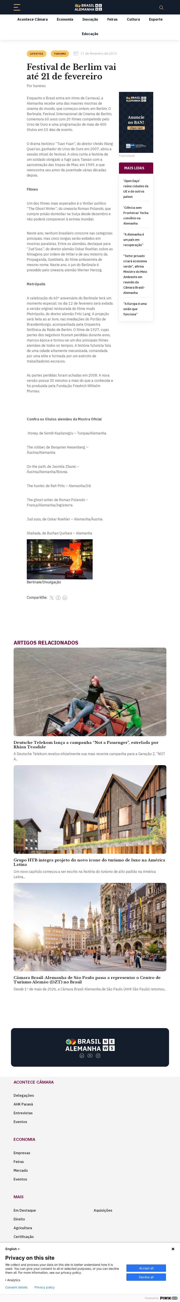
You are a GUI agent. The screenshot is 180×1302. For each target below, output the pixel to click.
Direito (19, 1219)
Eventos (20, 1122)
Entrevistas (23, 1113)
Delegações (24, 1095)
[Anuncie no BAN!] (136, 122)
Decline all (146, 1277)
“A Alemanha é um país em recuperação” (133, 239)
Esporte (156, 19)
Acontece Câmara (32, 19)
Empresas (22, 1153)
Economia (65, 19)
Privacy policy (44, 1287)
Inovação (90, 19)
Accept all (146, 1268)
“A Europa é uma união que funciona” (135, 309)
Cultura (133, 19)
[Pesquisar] (161, 7)
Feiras (112, 19)
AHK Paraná (23, 1104)
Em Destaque (25, 1210)
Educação (90, 34)
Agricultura (23, 1228)
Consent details (16, 1287)
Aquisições (103, 1210)
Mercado (21, 1170)
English (11, 1249)
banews (39, 86)
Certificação (24, 1236)
